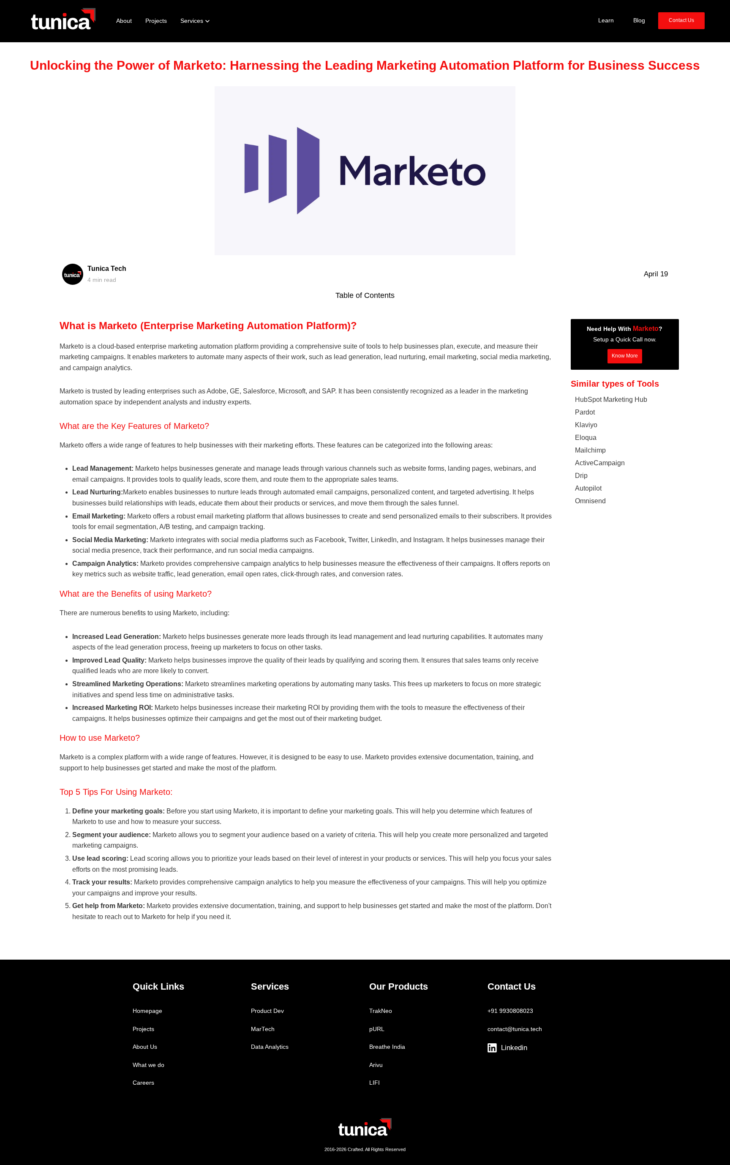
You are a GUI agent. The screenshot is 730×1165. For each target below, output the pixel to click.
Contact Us (681, 20)
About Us (145, 1047)
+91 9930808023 (510, 1011)
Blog (639, 20)
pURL (376, 1029)
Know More (625, 356)
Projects (143, 1029)
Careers (143, 1083)
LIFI (374, 1083)
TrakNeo (380, 1011)
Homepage (147, 1011)
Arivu (376, 1065)
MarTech (263, 1029)
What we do (148, 1065)
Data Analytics (270, 1047)
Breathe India (387, 1047)
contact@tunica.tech (515, 1029)
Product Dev (267, 1011)
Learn (606, 20)
